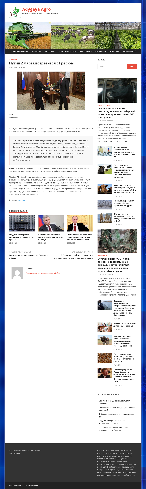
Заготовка (100, 51)
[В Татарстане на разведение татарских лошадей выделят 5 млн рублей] (105, 222)
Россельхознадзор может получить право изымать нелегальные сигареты (123, 357)
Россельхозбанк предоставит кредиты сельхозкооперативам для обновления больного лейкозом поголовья (123, 171)
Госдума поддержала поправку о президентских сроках (21, 237)
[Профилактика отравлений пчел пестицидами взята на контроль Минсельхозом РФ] (105, 155)
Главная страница (19, 51)
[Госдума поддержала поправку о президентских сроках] (22, 232)
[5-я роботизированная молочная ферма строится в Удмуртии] (105, 209)
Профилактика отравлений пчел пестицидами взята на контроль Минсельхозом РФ (124, 152)
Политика (114, 51)
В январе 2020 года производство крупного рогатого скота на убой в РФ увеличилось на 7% (124, 189)
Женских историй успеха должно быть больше (124, 324)
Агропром (36, 51)
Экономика (128, 51)
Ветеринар (50, 51)
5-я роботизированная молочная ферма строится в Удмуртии (123, 203)
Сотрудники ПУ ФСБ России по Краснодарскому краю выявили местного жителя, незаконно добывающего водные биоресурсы (114, 264)
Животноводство (67, 51)
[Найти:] (117, 66)
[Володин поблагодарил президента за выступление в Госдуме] (51, 232)
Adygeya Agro (36, 9)
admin (23, 67)
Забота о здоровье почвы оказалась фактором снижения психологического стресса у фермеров (122, 341)
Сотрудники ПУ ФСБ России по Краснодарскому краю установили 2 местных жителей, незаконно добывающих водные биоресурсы (125, 308)
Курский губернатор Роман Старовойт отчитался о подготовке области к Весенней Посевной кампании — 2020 (124, 375)
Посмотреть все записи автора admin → (43, 273)
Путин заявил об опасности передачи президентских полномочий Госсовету (79, 237)
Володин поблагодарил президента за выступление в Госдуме (51, 237)
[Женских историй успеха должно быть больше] (105, 331)
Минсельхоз (86, 51)
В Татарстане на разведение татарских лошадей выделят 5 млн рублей (124, 217)
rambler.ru (22, 200)
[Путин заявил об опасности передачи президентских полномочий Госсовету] (80, 232)
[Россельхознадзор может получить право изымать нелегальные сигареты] (105, 362)
